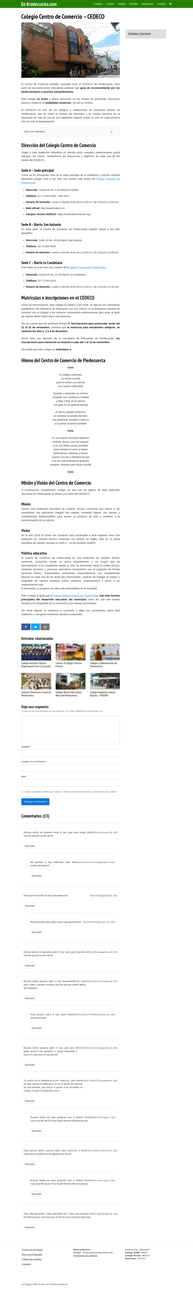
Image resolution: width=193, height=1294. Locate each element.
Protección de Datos (32, 1249)
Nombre (26, 747)
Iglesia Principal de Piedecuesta (88, 267)
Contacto (161, 4)
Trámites (133, 4)
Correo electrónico (34, 762)
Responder (30, 846)
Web (23, 777)
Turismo (110, 4)
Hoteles (122, 4)
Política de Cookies (32, 1259)
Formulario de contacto (85, 1255)
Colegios (98, 4)
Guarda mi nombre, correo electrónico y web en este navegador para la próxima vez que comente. (71, 792)
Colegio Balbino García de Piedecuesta (75, 595)
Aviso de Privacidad (32, 1254)
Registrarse (147, 4)
